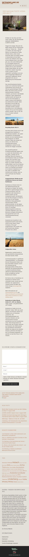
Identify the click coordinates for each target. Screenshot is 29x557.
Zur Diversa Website (7, 528)
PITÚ (19, 475)
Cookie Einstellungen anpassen (10, 543)
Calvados (8, 469)
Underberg (13, 479)
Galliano (21, 470)
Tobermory (4, 479)
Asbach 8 (21, 462)
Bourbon (11, 465)
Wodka (15, 481)
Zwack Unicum (20, 481)
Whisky (10, 482)
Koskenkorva (14, 473)
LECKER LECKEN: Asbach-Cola (10, 413)
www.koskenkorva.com (11, 292)
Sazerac (15, 476)
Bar (23, 462)
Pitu (16, 475)
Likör (3, 475)
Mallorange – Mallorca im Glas (9, 418)
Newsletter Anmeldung (8, 541)
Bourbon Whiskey (17, 465)
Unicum (20, 479)
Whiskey (5, 482)
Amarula (10, 462)
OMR (6, 475)
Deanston (20, 469)
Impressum (5, 539)
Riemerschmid (6, 476)
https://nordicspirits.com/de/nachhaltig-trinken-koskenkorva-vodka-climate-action (14, 295)
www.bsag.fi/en (17, 286)
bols (8, 465)
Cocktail (11, 469)
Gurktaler (8, 473)
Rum (11, 476)
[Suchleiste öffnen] (21, 5)
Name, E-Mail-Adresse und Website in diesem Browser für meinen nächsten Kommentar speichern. (15, 378)
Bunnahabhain (20, 467)
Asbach (15, 462)
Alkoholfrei (4, 462)
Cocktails (15, 469)
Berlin (26, 462)
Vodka (24, 479)
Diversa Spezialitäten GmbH (14, 470)
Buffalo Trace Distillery (11, 467)
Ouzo (8, 475)
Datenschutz (5, 536)
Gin (24, 470)
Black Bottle (4, 465)
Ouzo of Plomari (12, 475)
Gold (5, 473)
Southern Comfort (22, 476)
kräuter (22, 473)
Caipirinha (4, 469)
